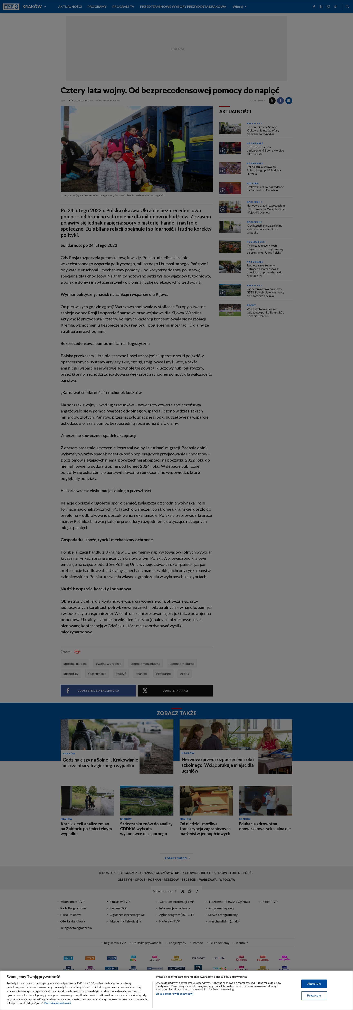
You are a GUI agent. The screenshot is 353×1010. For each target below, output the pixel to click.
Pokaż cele (314, 995)
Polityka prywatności (57, 1003)
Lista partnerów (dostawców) (174, 993)
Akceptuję (314, 983)
